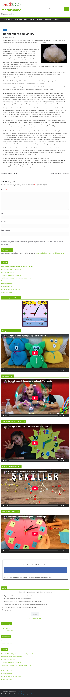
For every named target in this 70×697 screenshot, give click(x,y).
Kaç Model (4, 641)
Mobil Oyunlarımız (21, 20)
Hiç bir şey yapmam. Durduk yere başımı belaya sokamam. (20, 607)
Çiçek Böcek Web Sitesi (7, 631)
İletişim (39, 20)
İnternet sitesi (5, 230)
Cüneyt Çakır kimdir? (7, 292)
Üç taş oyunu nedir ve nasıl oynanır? (11, 269)
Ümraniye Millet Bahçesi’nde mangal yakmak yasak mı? (17, 266)
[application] (35, 353)
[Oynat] (3, 370)
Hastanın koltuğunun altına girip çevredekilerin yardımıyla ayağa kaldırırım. (25, 604)
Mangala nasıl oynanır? (8, 272)
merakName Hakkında (52, 20)
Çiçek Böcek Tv (5, 628)
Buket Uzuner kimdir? (10, 173)
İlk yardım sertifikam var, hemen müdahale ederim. (18, 596)
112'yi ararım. (7, 610)
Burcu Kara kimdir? (6, 286)
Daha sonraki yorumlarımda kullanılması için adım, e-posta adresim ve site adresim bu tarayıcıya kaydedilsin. (32, 243)
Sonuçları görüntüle (35, 618)
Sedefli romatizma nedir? (58, 173)
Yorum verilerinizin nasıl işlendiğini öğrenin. (50, 253)
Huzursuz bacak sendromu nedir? (11, 289)
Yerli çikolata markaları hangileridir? (11, 275)
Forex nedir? (4, 281)
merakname (11, 9)
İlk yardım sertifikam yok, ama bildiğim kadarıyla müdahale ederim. (23, 601)
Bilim (5, 29)
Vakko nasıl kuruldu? (7, 283)
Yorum (4, 190)
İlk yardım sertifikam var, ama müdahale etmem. (17, 599)
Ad (2, 213)
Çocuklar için (7, 20)
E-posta (4, 222)
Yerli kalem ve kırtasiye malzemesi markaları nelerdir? (16, 278)
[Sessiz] (64, 370)
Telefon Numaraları (7, 644)
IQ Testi (32, 20)
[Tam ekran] (66, 370)
